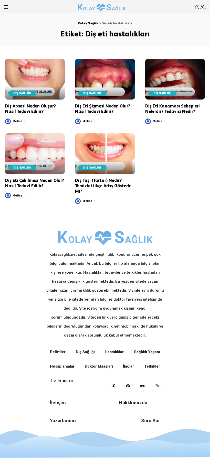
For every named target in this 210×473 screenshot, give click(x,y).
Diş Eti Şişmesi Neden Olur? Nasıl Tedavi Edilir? (102, 108)
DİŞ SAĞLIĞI (22, 93)
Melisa (17, 121)
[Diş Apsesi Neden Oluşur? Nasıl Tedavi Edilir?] (35, 79)
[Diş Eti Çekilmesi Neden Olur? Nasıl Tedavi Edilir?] (35, 153)
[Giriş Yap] (197, 7)
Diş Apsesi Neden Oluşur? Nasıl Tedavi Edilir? (30, 108)
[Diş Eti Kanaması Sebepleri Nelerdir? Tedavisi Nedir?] (175, 79)
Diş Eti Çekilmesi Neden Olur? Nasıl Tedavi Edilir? (34, 183)
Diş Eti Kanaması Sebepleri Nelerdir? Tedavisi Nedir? (172, 108)
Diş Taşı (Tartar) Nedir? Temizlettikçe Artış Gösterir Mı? (103, 186)
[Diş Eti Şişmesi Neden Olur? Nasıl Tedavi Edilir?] (105, 79)
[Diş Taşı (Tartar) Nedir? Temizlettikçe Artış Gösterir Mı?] (105, 153)
